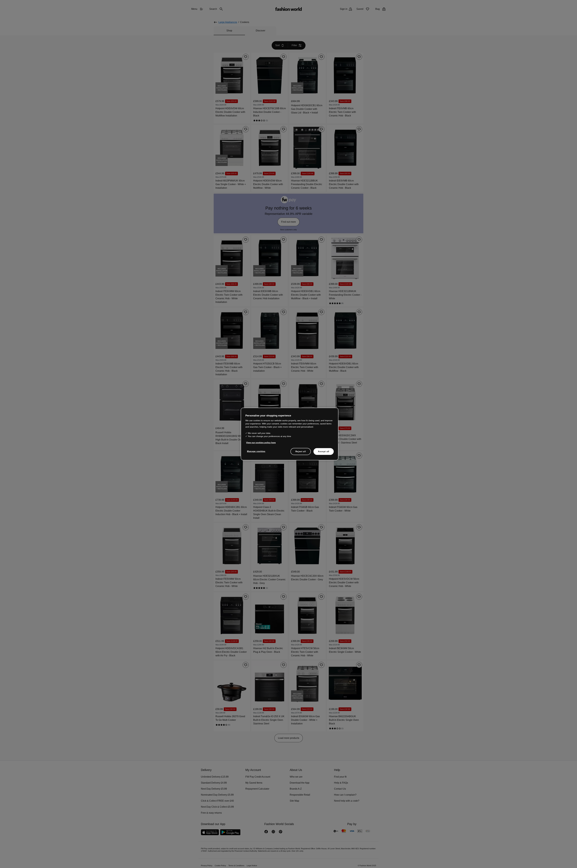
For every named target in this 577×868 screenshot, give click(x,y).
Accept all (324, 451)
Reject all (300, 451)
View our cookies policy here (259, 442)
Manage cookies (255, 451)
